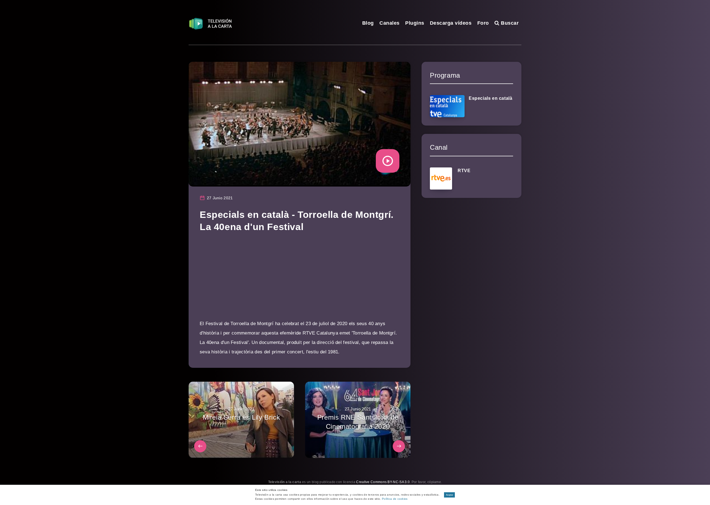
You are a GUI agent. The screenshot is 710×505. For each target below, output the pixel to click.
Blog (368, 23)
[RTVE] (441, 178)
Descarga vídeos (451, 23)
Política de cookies (395, 498)
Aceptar (449, 495)
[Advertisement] (299, 280)
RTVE (464, 170)
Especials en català (490, 98)
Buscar (509, 23)
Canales (389, 23)
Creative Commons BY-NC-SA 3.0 (383, 482)
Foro (483, 23)
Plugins (414, 23)
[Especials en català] (447, 106)
